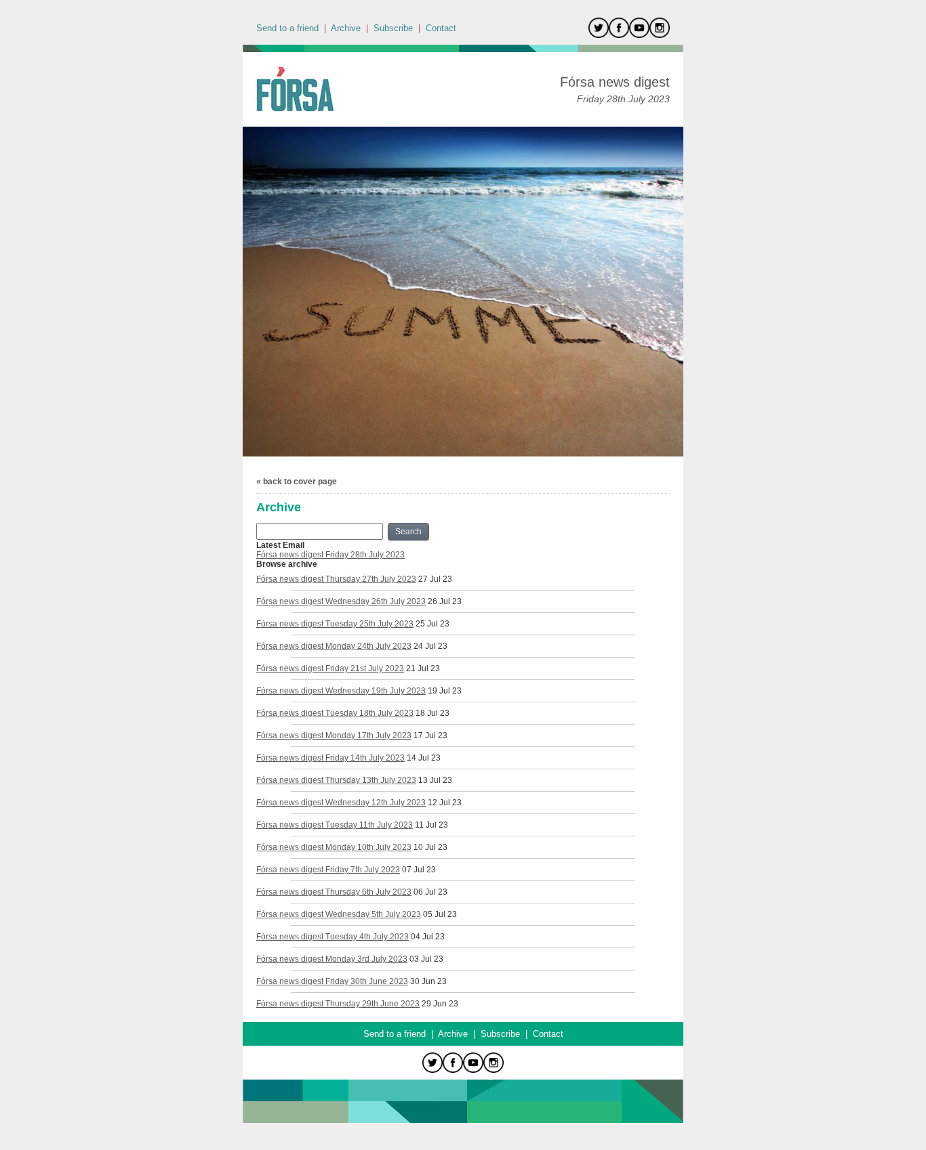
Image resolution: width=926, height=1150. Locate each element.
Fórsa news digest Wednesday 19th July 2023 (341, 691)
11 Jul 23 (431, 825)
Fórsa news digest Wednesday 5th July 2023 (338, 914)
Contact (441, 28)
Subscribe (393, 28)
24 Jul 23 (430, 646)
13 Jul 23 (435, 780)
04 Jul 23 (428, 936)
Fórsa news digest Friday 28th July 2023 (330, 554)
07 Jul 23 (419, 869)
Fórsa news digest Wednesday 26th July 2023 (341, 601)
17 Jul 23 (430, 735)
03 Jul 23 (426, 959)
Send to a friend (287, 28)
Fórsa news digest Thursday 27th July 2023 (336, 579)
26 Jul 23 (445, 601)
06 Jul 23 (430, 892)
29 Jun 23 (440, 1003)
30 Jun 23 (428, 981)
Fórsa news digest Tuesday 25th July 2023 (335, 624)
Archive (346, 28)
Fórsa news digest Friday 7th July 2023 (328, 869)
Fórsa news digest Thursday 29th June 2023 (338, 1003)
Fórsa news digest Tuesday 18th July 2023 (335, 713)
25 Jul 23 (432, 624)
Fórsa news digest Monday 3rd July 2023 (331, 959)
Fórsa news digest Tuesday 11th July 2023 (334, 825)
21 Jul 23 (423, 668)
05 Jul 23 (440, 914)
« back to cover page (296, 481)
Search (408, 531)
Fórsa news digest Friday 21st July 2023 (330, 668)
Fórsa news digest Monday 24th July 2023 (333, 646)
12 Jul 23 (445, 802)
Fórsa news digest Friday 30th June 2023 (332, 981)
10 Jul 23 (430, 847)
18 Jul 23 (432, 713)
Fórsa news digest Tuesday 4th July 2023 (332, 936)
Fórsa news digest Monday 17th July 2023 (333, 735)
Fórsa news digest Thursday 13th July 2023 (336, 780)
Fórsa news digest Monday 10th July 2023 (333, 847)
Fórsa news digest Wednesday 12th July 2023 (341, 802)
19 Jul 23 (445, 691)
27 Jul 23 (435, 579)
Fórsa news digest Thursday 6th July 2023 (333, 892)
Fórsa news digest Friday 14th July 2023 (330, 758)
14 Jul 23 (424, 758)
